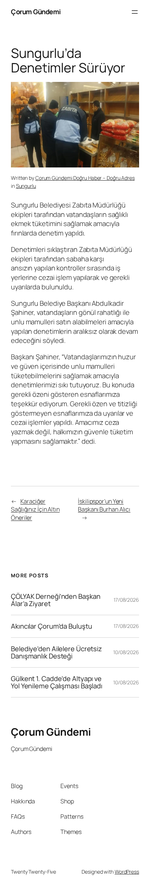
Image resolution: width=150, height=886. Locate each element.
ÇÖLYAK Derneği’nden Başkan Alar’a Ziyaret (55, 600)
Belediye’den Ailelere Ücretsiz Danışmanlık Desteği (56, 652)
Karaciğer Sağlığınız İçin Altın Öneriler (35, 509)
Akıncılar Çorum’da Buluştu (51, 626)
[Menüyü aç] (134, 12)
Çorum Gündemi (36, 11)
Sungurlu (26, 185)
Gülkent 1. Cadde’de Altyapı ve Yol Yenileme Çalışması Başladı (56, 682)
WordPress (127, 871)
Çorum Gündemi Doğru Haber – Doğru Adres (85, 177)
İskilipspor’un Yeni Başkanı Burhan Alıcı (104, 505)
